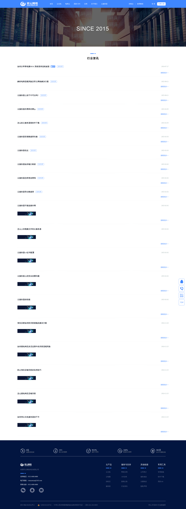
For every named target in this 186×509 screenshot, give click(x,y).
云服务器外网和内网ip (26, 109)
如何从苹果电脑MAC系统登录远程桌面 (33, 66)
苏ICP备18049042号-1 (27, 505)
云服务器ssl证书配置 (25, 253)
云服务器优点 (22, 150)
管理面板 (161, 472)
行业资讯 (124, 486)
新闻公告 (124, 481)
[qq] (182, 282)
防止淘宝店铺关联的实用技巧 (29, 370)
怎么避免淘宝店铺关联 (26, 393)
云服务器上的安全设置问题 (28, 276)
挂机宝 (108, 481)
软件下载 (161, 477)
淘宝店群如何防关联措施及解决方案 (32, 323)
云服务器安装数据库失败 (27, 137)
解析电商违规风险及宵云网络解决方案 (33, 82)
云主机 (108, 472)
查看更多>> (165, 73)
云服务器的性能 (23, 300)
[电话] (182, 289)
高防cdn (160, 481)
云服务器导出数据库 (25, 192)
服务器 (108, 486)
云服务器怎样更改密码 (26, 178)
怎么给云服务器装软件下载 (28, 123)
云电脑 (108, 477)
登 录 (153, 4)
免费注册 (161, 4)
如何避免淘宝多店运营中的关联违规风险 (34, 346)
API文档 (124, 477)
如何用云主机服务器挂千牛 (28, 417)
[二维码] (182, 295)
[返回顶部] (182, 302)
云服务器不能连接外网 (26, 206)
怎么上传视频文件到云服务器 (29, 229)
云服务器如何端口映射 (26, 164)
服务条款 (144, 477)
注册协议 (144, 481)
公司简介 (144, 472)
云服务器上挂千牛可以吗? (28, 95)
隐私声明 (144, 486)
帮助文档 (124, 472)
